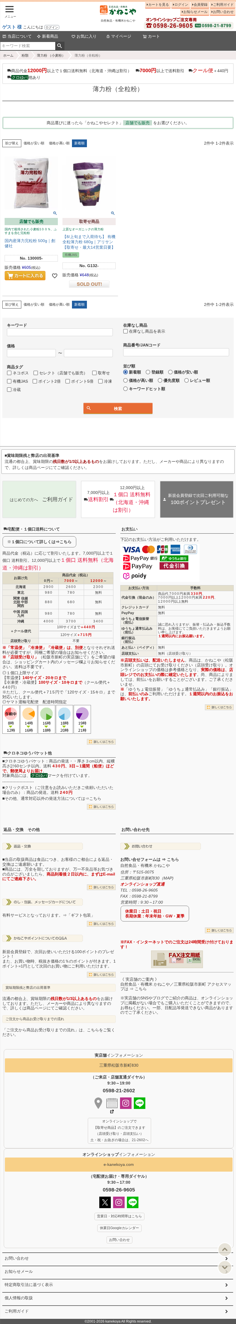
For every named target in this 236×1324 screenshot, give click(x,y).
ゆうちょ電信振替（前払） (135, 620)
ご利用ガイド (223, 5)
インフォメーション (119, 1154)
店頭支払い (130, 654)
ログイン (51, 27)
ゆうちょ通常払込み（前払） (137, 630)
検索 (59, 46)
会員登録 (201, 5)
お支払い (129, 529)
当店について (19, 36)
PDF (178, 959)
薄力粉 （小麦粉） (51, 55)
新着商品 (50, 36)
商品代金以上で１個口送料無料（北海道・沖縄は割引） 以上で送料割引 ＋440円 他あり (120, 74)
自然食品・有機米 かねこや (145, 865)
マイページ (121, 36)
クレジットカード (135, 607)
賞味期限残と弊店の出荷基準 (27, 988)
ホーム (8, 55)
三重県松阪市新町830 (118, 1065)
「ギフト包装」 (81, 915)
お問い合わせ (223, 12)
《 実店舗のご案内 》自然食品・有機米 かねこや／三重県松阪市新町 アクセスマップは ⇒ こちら (175, 984)
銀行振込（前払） (128, 640)
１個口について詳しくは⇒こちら (41, 541)
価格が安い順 (34, 143)
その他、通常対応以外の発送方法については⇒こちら (53, 798)
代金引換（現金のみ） (138, 597)
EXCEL (196, 959)
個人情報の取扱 (19, 1298)
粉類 (25, 55)
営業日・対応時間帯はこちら (119, 1216)
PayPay (127, 613)
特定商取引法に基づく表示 (29, 1284)
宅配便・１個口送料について (33, 529)
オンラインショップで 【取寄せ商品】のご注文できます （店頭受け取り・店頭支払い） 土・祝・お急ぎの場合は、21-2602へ (119, 1130)
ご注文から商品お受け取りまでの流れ (34, 1019)
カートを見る (158, 5)
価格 (11, 346)
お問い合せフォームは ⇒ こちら (149, 859)
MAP (167, 878)
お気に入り (87, 36)
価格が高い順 (59, 143)
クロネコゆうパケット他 (29, 753)
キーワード (17, 325)
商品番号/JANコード (142, 345)
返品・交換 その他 (21, 829)
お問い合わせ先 (135, 829)
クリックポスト (19, 787)
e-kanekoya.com (119, 1164)
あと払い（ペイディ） (138, 647)
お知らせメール (195, 12)
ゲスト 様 (12, 26)
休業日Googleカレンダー (119, 1228)
